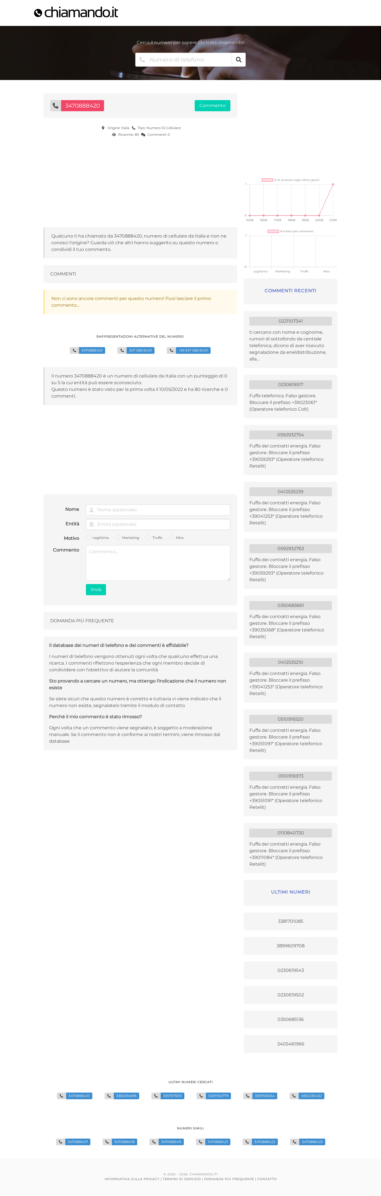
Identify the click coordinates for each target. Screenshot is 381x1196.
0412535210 (290, 662)
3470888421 (218, 1142)
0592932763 (291, 548)
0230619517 (290, 384)
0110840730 (291, 833)
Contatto (267, 1179)
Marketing (130, 538)
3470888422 (264, 1142)
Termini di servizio (182, 1179)
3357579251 (172, 1096)
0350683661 (291, 605)
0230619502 (291, 995)
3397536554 (265, 1096)
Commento (66, 550)
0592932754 (290, 434)
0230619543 (291, 970)
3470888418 (124, 1142)
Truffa (157, 538)
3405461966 (290, 1044)
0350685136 (291, 1019)
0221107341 (291, 321)
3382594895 (126, 1096)
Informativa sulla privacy (132, 1179)
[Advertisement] (140, 184)
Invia (96, 589)
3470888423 (312, 1142)
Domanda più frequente (229, 1179)
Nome (72, 509)
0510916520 (290, 719)
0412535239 (290, 491)
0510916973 (290, 776)
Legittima (101, 538)
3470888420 (79, 1096)
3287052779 (218, 1096)
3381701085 (290, 921)
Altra (180, 538)
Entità (72, 523)
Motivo (71, 538)
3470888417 (78, 1142)
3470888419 (171, 1142)
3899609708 (291, 945)
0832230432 (311, 1096)
